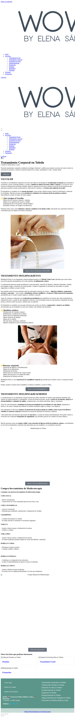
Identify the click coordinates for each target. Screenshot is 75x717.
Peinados (12, 70)
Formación (8, 74)
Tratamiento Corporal (15, 60)
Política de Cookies (10, 687)
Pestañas (11, 67)
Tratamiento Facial (14, 58)
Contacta (3, 77)
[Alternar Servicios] (34, 135)
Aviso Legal (8, 682)
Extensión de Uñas (15, 61)
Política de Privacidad (11, 691)
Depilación (12, 65)
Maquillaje (12, 68)
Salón (7, 54)
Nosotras (8, 72)
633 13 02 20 (13, 704)
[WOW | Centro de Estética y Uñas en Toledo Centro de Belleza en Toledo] (37, 27)
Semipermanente (14, 63)
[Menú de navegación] (1, 130)
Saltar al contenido (6, 1)
